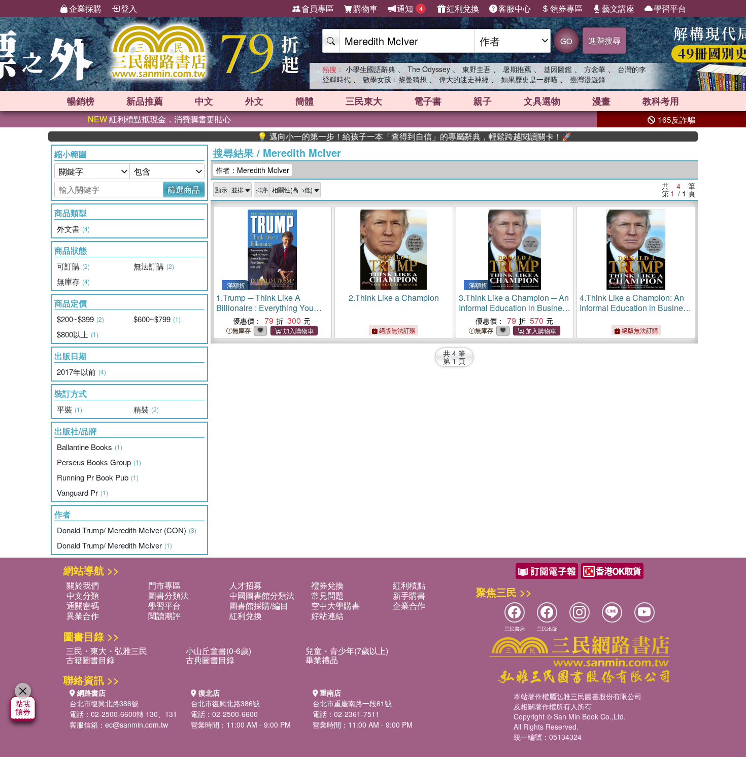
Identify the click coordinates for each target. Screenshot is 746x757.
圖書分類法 (168, 595)
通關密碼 (82, 605)
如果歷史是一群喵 (529, 79)
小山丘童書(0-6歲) (218, 651)
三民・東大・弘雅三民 (106, 651)
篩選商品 (183, 189)
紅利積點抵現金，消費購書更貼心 (159, 119)
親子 (482, 101)
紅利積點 (409, 585)
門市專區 (164, 585)
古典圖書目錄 (210, 660)
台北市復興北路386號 (104, 703)
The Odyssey (429, 69)
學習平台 (670, 8)
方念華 (594, 69)
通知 (410, 8)
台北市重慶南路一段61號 (352, 703)
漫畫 (601, 101)
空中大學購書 (335, 605)
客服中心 (514, 8)
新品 (144, 101)
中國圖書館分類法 (261, 595)
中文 (204, 101)
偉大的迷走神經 (464, 79)
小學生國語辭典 (370, 69)
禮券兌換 (327, 585)
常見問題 (327, 595)
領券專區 (566, 8)
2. (394, 297)
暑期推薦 (517, 69)
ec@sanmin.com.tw (136, 724)
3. (514, 308)
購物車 (365, 8)
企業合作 (409, 605)
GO (566, 41)
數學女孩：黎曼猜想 (395, 79)
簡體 (304, 101)
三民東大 (364, 101)
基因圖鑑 (558, 69)
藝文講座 (618, 8)
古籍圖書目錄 (90, 660)
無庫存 (241, 330)
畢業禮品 (322, 660)
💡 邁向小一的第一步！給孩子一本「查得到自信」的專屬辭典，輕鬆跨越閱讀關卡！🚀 (395, 136)
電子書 (428, 101)
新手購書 (409, 595)
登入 (129, 8)
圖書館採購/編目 (258, 605)
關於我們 (82, 585)
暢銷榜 (80, 101)
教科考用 (660, 101)
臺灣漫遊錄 (587, 79)
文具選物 (542, 101)
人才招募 (245, 585)
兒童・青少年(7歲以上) (347, 651)
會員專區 (317, 8)
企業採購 (85, 8)
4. (635, 308)
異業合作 (82, 616)
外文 (254, 101)
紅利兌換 (463, 8)
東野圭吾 (476, 69)
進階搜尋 (604, 40)
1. (272, 313)
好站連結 (327, 616)
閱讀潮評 (164, 616)
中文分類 (82, 595)
